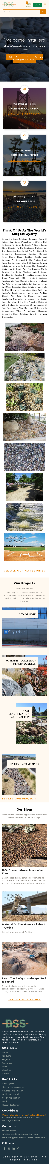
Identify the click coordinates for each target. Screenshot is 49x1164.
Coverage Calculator (12, 1091)
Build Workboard (10, 1094)
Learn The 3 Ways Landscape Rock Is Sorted (24, 980)
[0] (28, 5)
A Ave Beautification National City (19, 714)
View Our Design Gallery (24, 67)
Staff (4, 1101)
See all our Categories (24, 570)
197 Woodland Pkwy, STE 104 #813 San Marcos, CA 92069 (21, 1119)
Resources (7, 1063)
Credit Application (11, 1098)
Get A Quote (8, 1084)
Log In (37, 5)
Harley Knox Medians (24, 764)
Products (6, 1056)
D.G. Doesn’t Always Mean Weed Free (23, 872)
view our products (24, 114)
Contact (6, 1074)
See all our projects (19, 798)
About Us (6, 1070)
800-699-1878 (9, 1131)
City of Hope (27, 614)
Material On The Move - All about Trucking (23, 926)
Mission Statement (11, 1105)
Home (5, 1052)
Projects (6, 1059)
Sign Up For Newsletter (13, 1087)
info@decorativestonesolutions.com (20, 1134)
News (4, 1067)
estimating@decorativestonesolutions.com (23, 1138)
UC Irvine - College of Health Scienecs (21, 662)
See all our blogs (24, 999)
